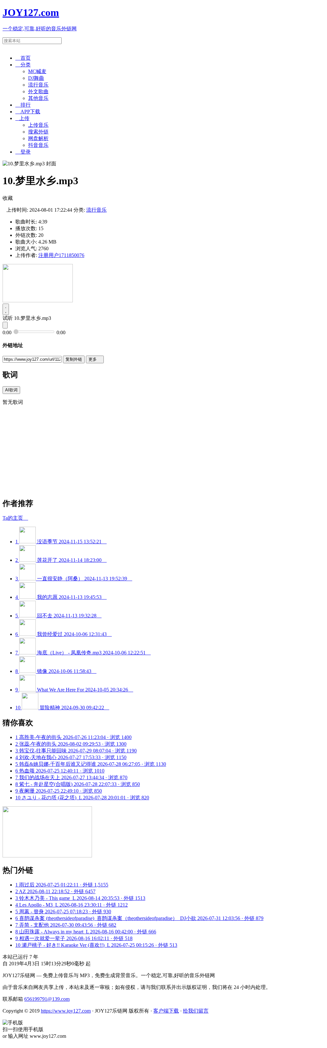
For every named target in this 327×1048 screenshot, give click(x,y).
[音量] (5, 325)
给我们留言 (196, 1011)
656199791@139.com (47, 999)
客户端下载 (166, 1011)
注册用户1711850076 (61, 255)
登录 (23, 152)
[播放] (6, 309)
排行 (23, 105)
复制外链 (73, 359)
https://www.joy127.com (66, 1011)
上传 (22, 118)
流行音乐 (38, 84)
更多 (94, 359)
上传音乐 (38, 125)
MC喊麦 (37, 71)
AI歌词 (11, 390)
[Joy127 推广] (38, 300)
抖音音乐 (38, 145)
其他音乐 (38, 98)
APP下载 (27, 111)
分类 (23, 64)
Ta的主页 (15, 518)
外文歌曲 (38, 91)
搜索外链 (38, 131)
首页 (23, 58)
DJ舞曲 (36, 78)
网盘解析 (38, 138)
